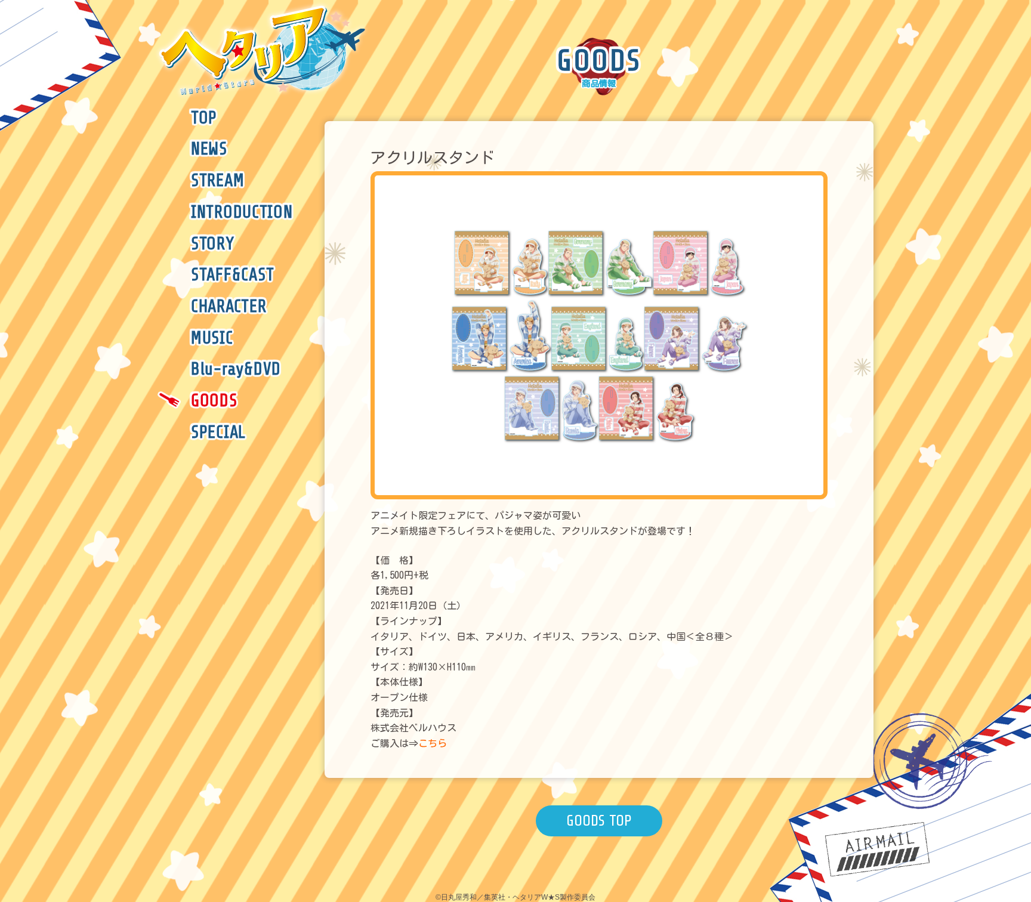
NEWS (209, 149)
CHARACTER (228, 306)
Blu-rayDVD (236, 369)
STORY (212, 244)
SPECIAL (218, 432)
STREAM (217, 180)
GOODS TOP (599, 820)
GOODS (214, 400)
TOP (204, 118)
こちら (432, 743)
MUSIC (212, 338)
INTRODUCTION (242, 212)
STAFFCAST (232, 275)
